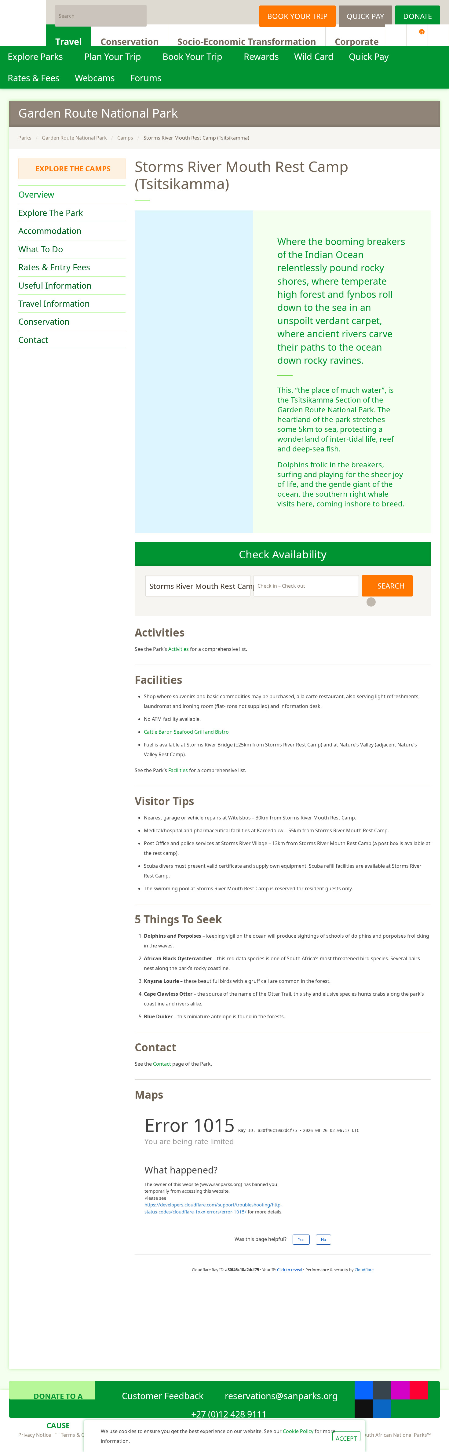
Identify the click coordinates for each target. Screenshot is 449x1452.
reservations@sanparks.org (281, 1394)
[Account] (438, 35)
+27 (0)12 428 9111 (229, 1413)
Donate (417, 16)
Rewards (261, 56)
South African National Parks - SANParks (23, 23)
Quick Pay (365, 16)
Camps (125, 137)
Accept (346, 1437)
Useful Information (55, 285)
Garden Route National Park (74, 137)
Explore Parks (35, 56)
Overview (36, 194)
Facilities (178, 770)
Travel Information (54, 303)
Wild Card (314, 56)
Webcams (95, 78)
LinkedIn (382, 1408)
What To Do (40, 249)
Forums (146, 78)
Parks (24, 137)
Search (140, 12)
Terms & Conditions (83, 1435)
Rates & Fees (34, 78)
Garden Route (98, 112)
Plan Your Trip (112, 56)
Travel (68, 40)
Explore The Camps (73, 168)
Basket (421, 32)
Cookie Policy (298, 1431)
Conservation (129, 40)
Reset (371, 602)
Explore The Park (50, 212)
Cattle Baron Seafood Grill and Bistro (186, 731)
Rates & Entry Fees (54, 267)
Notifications (395, 35)
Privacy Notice (34, 1435)
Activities (178, 649)
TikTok (364, 1408)
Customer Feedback (162, 1394)
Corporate (357, 40)
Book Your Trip (297, 16)
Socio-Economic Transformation (246, 40)
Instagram (242, 12)
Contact (33, 339)
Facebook (212, 12)
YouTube (419, 1390)
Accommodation (50, 230)
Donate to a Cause (58, 1395)
